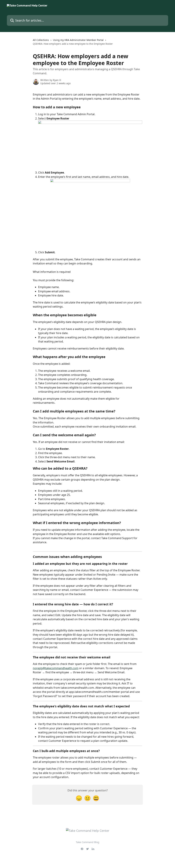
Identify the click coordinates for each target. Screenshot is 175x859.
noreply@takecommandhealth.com (55, 668)
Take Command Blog (87, 842)
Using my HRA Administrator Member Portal (78, 40)
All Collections (41, 40)
